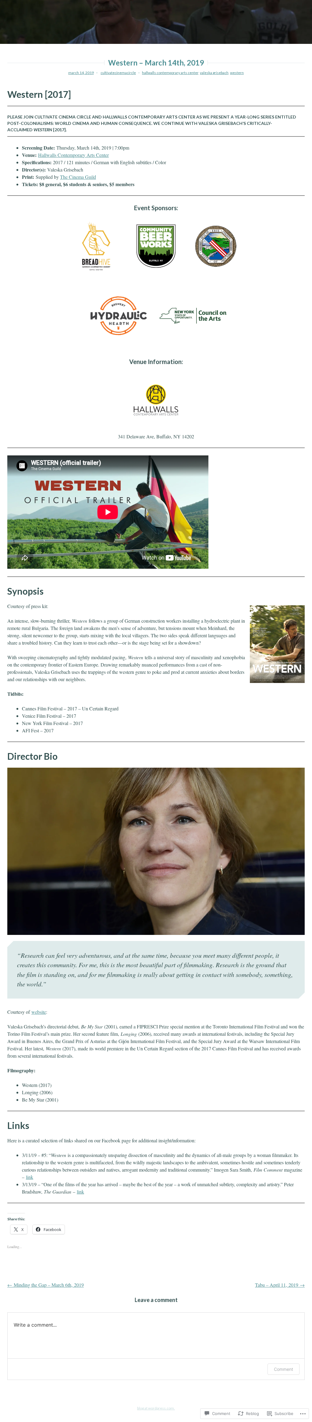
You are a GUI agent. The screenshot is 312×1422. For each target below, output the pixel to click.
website (38, 1012)
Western (237, 72)
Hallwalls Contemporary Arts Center (170, 72)
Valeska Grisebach (214, 72)
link (29, 1177)
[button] (36, 246)
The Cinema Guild (78, 177)
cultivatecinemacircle (118, 72)
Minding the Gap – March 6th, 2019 (45, 1285)
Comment (283, 1369)
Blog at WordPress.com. (156, 1408)
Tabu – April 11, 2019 (280, 1285)
